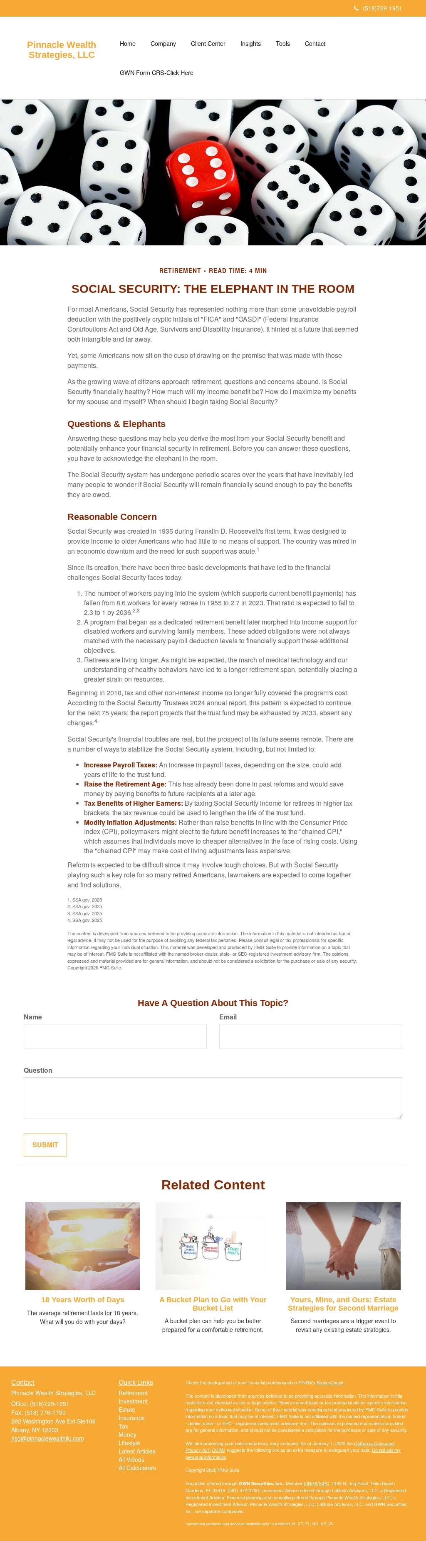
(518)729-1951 (382, 8)
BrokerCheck (330, 1382)
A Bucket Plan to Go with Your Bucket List (213, 1304)
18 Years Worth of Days (82, 1300)
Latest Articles (137, 1451)
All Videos (131, 1459)
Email (228, 1017)
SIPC (324, 1483)
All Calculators (137, 1468)
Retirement (133, 1393)
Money (127, 1434)
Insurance (132, 1418)
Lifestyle (129, 1443)
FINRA (310, 1483)
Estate (127, 1409)
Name (33, 1017)
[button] (163, 43)
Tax (123, 1426)
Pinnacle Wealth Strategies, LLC (61, 50)
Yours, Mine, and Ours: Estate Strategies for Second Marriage (343, 1304)
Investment (133, 1401)
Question (38, 1070)
